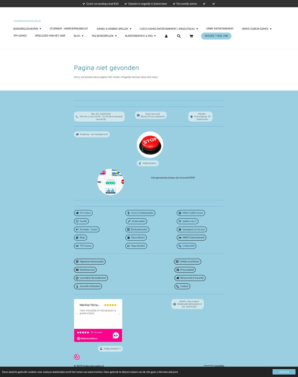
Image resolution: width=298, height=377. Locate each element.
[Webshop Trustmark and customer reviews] (77, 358)
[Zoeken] (178, 36)
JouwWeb (219, 365)
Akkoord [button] (284, 371)
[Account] (166, 36)
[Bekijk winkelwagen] (191, 36)
